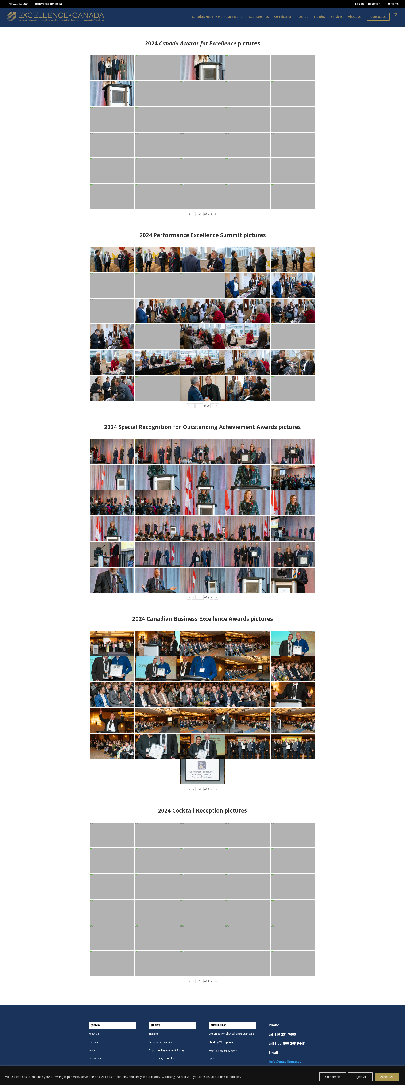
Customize (332, 1077)
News (92, 1049)
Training (319, 17)
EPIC (211, 1059)
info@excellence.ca (285, 1061)
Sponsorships (259, 17)
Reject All (360, 1077)
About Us (354, 17)
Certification (283, 17)
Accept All (387, 1077)
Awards (303, 17)
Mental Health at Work (223, 1051)
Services (337, 17)
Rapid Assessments (160, 1042)
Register (374, 4)
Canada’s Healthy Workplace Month (218, 17)
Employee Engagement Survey (166, 1050)
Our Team (94, 1041)
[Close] (400, 1069)
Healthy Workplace (221, 1042)
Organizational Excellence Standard (232, 1033)
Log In (359, 4)
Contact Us (95, 1057)
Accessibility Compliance (163, 1058)
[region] (202, 1075)
